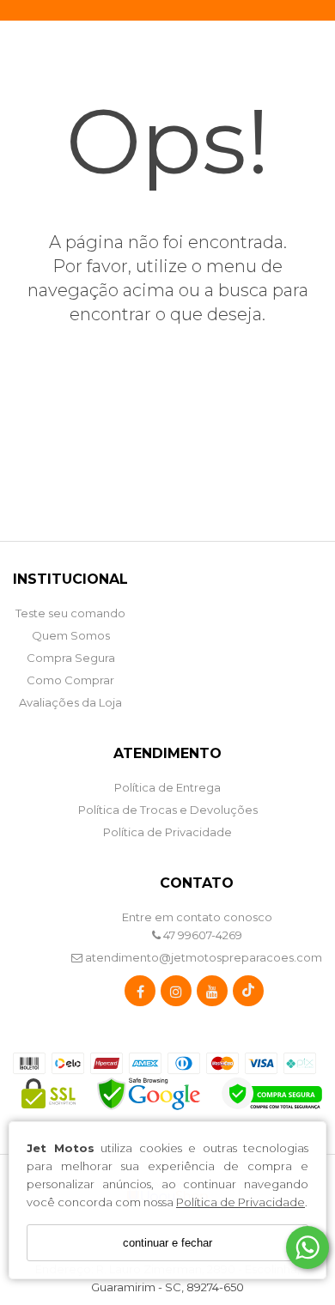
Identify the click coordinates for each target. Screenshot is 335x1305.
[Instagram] (176, 994)
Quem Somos (71, 635)
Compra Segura (71, 658)
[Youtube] (212, 994)
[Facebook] (140, 994)
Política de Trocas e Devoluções (168, 809)
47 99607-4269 (201, 935)
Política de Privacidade (240, 1202)
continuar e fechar (167, 1242)
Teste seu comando (70, 613)
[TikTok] (248, 994)
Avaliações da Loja (70, 702)
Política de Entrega (167, 787)
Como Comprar (70, 680)
